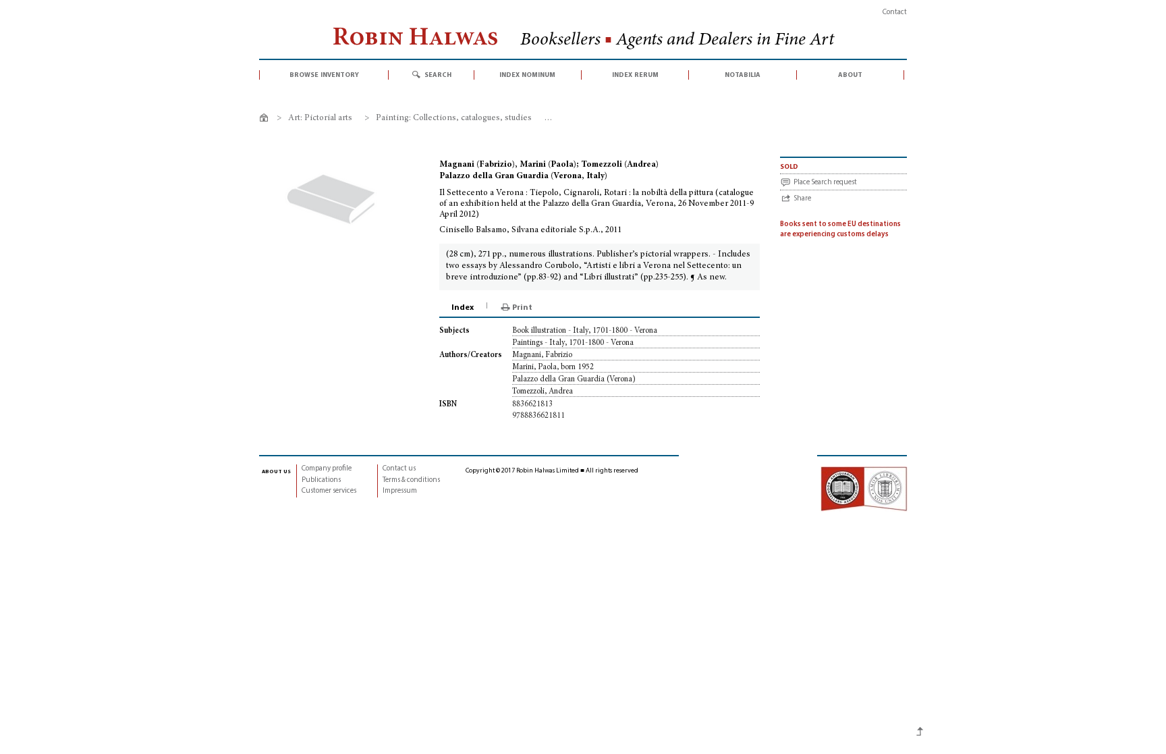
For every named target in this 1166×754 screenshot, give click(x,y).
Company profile (327, 469)
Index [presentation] (462, 308)
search (437, 75)
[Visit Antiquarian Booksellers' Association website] (864, 489)
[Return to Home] (266, 119)
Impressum (400, 491)
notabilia (742, 75)
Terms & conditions (411, 480)
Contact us (399, 469)
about (850, 75)
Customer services (329, 491)
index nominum (527, 75)
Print (522, 308)
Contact (895, 12)
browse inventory (324, 75)
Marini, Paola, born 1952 (553, 367)
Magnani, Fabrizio (542, 355)
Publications (321, 480)
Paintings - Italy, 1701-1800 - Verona (573, 343)
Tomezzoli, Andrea (542, 391)
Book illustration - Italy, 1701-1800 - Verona (584, 331)
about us (276, 471)
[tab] (463, 307)
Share (802, 199)
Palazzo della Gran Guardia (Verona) (574, 379)
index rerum (635, 75)
